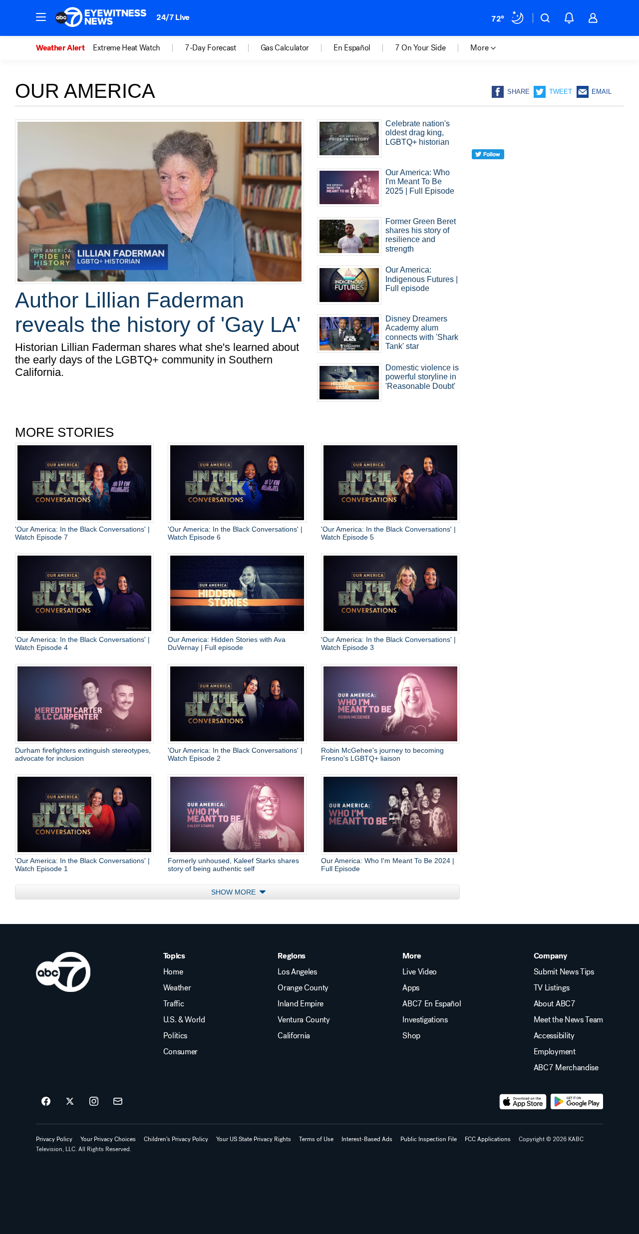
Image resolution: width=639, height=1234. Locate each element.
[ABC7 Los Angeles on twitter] (70, 1102)
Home (173, 972)
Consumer (180, 1052)
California (294, 1036)
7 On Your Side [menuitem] (420, 47)
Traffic (173, 1004)
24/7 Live (173, 17)
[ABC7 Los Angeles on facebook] (46, 1102)
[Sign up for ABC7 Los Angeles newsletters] (118, 1102)
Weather (177, 988)
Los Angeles (297, 972)
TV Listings (551, 988)
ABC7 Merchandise (566, 1068)
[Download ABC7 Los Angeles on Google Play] (577, 1102)
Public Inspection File (428, 1139)
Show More (234, 892)
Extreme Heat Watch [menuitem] (126, 47)
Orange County (303, 988)
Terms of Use (316, 1139)
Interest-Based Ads (366, 1139)
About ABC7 (555, 1004)
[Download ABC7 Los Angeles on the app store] (523, 1102)
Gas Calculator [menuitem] (285, 47)
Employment (555, 1052)
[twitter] (488, 172)
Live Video (419, 972)
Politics (175, 1036)
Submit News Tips (564, 972)
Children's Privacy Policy (176, 1139)
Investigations (425, 1020)
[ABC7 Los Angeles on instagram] (94, 1102)
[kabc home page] (63, 972)
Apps (410, 988)
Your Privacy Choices (108, 1139)
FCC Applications (488, 1139)
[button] (40, 17)
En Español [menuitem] (351, 47)
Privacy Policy (54, 1139)
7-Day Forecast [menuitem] (210, 47)
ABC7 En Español (431, 1004)
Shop (411, 1036)
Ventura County (304, 1020)
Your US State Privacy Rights (253, 1139)
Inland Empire (300, 1004)
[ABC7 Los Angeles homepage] (100, 18)
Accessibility (554, 1036)
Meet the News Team (568, 1020)
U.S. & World (184, 1020)
